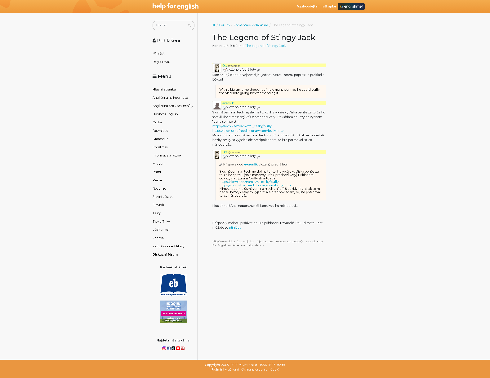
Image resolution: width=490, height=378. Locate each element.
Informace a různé (167, 155)
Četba (157, 122)
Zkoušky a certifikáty (169, 246)
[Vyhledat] (189, 25)
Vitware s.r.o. (248, 365)
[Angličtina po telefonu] (173, 311)
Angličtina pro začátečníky (173, 106)
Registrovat (161, 62)
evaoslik (228, 103)
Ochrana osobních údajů (260, 369)
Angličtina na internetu (170, 97)
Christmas (160, 147)
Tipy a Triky (161, 221)
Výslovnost (161, 230)
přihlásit (235, 227)
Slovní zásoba (163, 197)
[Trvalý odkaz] (258, 69)
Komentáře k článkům (251, 25)
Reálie (157, 180)
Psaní (157, 172)
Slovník (158, 205)
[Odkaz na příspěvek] (220, 164)
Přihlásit (159, 53)
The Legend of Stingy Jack (265, 46)
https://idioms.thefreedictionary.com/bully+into (248, 131)
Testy (157, 213)
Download (160, 131)
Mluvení (159, 163)
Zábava (158, 238)
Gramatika (160, 139)
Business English (165, 114)
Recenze (159, 188)
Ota (231, 65)
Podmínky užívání (225, 369)
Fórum (224, 25)
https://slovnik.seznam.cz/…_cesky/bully (242, 126)
